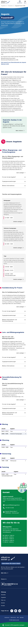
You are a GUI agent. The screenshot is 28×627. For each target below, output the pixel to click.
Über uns (3, 600)
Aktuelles (3, 594)
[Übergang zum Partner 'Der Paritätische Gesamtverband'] (9, 584)
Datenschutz (13, 617)
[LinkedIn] (19, 610)
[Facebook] (11, 610)
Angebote (3, 597)
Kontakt (3, 605)
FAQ (18, 617)
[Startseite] (5, 2)
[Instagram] (15, 610)
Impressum (6, 617)
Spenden (22, 617)
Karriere (3, 603)
